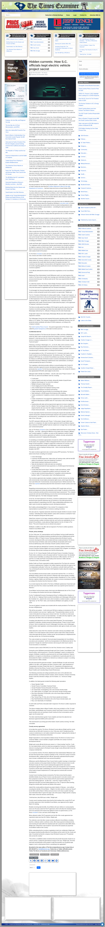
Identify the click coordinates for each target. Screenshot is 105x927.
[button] (31, 861)
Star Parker (84, 429)
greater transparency (40, 328)
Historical (83, 160)
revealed (39, 253)
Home (68, 15)
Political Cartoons (37, 39)
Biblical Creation (86, 266)
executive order (64, 203)
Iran (82, 247)
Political (83, 139)
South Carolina (37, 45)
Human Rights (85, 195)
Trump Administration (38, 42)
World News (84, 191)
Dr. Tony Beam (85, 350)
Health (82, 174)
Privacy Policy (81, 77)
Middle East (84, 250)
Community (84, 149)
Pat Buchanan (84, 401)
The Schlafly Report (86, 387)
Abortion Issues (85, 198)
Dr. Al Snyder (84, 364)
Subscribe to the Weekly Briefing (89, 73)
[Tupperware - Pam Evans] (89, 445)
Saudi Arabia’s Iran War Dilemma (14, 46)
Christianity (84, 278)
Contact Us (83, 15)
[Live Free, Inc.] (16, 100)
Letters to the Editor (86, 320)
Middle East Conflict (86, 269)
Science (83, 177)
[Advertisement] (16, 226)
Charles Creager (86, 256)
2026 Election (85, 244)
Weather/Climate (85, 184)
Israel (82, 275)
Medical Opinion (85, 412)
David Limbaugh (85, 415)
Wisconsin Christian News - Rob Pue (88, 434)
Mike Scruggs (36, 50)
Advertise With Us (95, 15)
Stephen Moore (85, 426)
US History (84, 285)
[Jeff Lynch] (52, 24)
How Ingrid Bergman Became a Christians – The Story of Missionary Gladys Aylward (88, 40)
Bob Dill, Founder (85, 317)
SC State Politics (34, 854)
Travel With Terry (85, 211)
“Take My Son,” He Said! (85, 54)
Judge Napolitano (85, 408)
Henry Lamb (84, 398)
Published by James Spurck (88, 220)
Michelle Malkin (85, 394)
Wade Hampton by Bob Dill (88, 207)
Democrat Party (85, 272)
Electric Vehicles (45, 854)
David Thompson (85, 361)
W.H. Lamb (84, 253)
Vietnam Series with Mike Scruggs (90, 214)
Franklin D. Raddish (86, 354)
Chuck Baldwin (85, 391)
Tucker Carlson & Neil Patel (88, 422)
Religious (83, 146)
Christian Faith (85, 281)
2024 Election (84, 135)
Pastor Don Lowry (85, 371)
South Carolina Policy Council (40, 327)
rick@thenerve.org (44, 849)
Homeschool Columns (87, 357)
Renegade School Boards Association (89, 85)
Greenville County (86, 260)
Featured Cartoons (86, 188)
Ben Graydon (84, 343)
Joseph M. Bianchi (86, 336)
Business (83, 167)
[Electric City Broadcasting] (89, 481)
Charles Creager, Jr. (86, 340)
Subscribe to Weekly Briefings (54, 15)
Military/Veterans (85, 163)
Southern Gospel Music (87, 368)
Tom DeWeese (85, 419)
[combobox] (13, 15)
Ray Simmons (84, 347)
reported (37, 483)
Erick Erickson (85, 405)
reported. (39, 369)
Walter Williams (85, 380)
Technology (84, 181)
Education (83, 153)
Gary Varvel (36, 47)
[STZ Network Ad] (16, 71)
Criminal (83, 156)
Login (75, 15)
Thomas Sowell (85, 384)
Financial (83, 170)
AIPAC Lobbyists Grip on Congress (14, 39)
